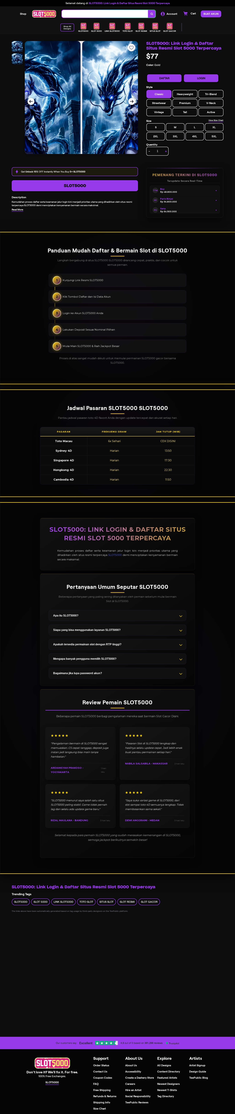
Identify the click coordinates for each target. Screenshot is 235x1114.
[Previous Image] (31, 101)
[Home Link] (44, 14)
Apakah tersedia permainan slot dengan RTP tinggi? (87, 644)
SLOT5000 (75, 185)
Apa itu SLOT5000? (65, 615)
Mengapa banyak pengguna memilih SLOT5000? (84, 658)
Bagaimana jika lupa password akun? (77, 673)
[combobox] (105, 14)
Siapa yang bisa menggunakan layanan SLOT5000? (87, 629)
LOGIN (201, 78)
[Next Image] (132, 101)
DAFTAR (164, 78)
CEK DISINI (168, 441)
